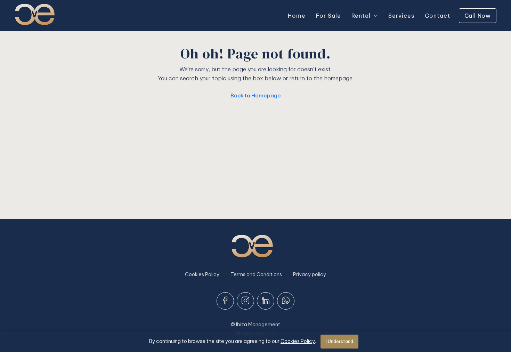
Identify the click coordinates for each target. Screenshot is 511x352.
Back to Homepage (255, 95)
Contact (437, 15)
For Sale (328, 15)
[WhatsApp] (285, 301)
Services (401, 15)
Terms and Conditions (256, 274)
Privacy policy (309, 274)
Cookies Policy (202, 274)
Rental (361, 15)
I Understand (339, 341)
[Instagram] (245, 301)
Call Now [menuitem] (477, 15)
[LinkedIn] (265, 301)
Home (297, 15)
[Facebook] (225, 301)
